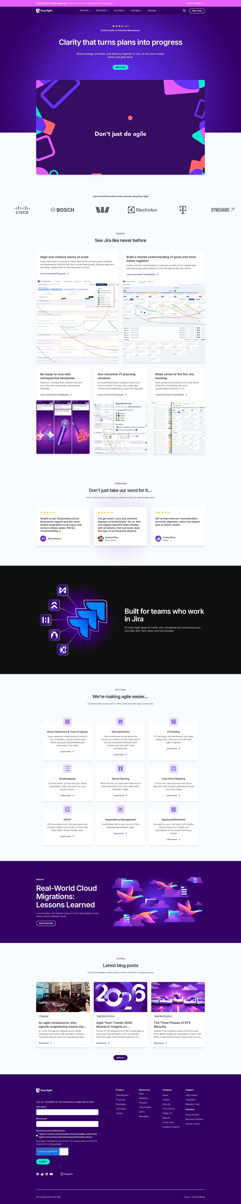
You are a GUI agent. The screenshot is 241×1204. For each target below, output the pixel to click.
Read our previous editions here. (50, 1130)
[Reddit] (42, 1174)
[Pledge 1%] (67, 1174)
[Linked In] (46, 1174)
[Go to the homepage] (44, 1090)
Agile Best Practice (105, 1016)
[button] (85, 10)
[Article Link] (63, 997)
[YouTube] (51, 1174)
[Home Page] (44, 11)
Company (44, 1016)
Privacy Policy (55, 1144)
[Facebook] (37, 1174)
